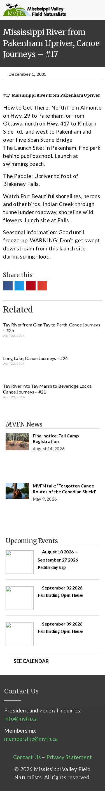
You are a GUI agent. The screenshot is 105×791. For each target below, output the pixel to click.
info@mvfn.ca (21, 718)
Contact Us (27, 757)
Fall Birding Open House (60, 595)
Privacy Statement (69, 757)
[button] (77, 10)
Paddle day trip (52, 567)
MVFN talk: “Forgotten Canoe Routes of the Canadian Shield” (65, 488)
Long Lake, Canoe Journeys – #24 (35, 358)
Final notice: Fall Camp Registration (56, 438)
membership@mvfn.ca (31, 738)
